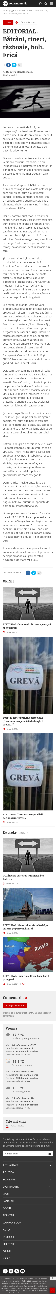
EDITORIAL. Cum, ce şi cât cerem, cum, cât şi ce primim (27, 626)
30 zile (21, 1125)
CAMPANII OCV (12, 1222)
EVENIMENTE (11, 1186)
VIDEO (6, 1258)
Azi (7, 1125)
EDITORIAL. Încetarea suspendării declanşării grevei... (23, 816)
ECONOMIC (10, 1179)
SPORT (7, 1194)
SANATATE (9, 1201)
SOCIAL (7, 1208)
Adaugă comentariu (15, 1005)
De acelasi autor (15, 833)
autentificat (21, 1012)
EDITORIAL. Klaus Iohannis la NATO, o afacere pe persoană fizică (25, 927)
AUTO (6, 1229)
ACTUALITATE (10, 1165)
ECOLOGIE (9, 1237)
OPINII (22, 10)
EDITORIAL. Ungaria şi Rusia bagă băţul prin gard (26, 978)
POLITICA (8, 1172)
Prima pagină (9, 10)
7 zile (13, 1125)
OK (53, 1278)
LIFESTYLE (9, 1244)
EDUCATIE (9, 1215)
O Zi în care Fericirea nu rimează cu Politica (23, 877)
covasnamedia (18, 3)
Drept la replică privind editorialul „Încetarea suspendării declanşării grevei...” (23, 721)
